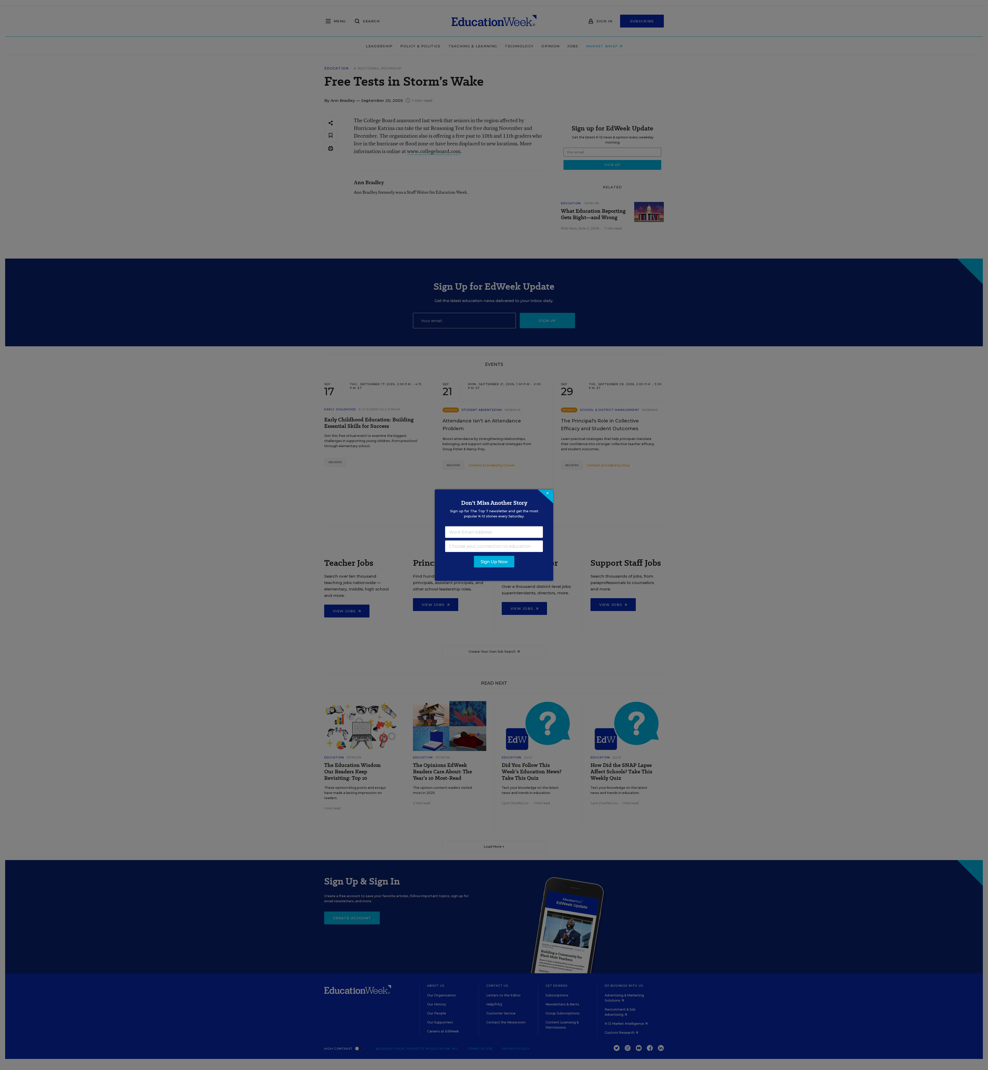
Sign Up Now (494, 561)
